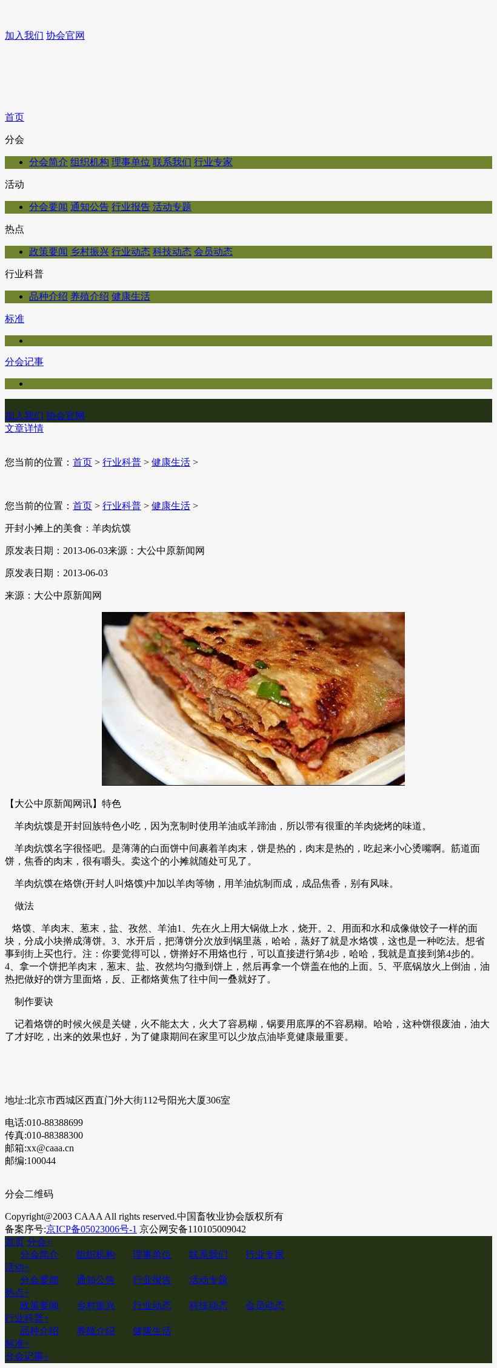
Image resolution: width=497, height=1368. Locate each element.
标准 (14, 319)
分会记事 (24, 362)
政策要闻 (48, 251)
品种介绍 (48, 296)
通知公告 (89, 207)
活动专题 (172, 207)
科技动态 (172, 251)
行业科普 (121, 462)
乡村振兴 (89, 251)
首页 (14, 117)
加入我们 (24, 35)
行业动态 (131, 251)
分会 (39, 1242)
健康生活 (131, 296)
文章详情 (24, 428)
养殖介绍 (89, 296)
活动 (17, 1267)
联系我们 (172, 162)
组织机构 (89, 162)
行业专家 (213, 162)
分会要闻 (48, 207)
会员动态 (213, 251)
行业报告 (131, 207)
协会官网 (65, 35)
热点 (17, 1292)
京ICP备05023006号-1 (91, 1229)
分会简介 (48, 162)
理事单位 (131, 162)
